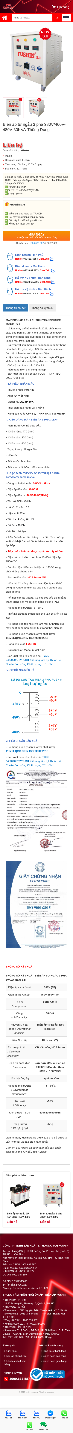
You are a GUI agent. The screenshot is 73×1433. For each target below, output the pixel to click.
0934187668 (29, 259)
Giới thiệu (11, 1351)
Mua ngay (36, 236)
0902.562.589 (30, 282)
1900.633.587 (37, 243)
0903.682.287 (30, 270)
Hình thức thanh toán (54, 1351)
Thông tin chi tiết (15, 307)
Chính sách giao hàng (54, 1361)
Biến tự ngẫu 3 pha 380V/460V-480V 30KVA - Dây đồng (51, 1217)
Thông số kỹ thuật (42, 307)
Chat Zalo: (44, 259)
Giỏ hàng (63, 7)
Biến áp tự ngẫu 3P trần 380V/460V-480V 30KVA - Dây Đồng (18, 1217)
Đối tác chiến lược (16, 1356)
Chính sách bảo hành (54, 1356)
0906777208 (29, 293)
